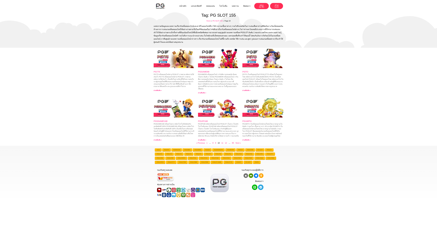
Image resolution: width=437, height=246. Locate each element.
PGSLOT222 (226, 158)
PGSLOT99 (170, 158)
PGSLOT (269, 149)
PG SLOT (260, 149)
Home (208, 21)
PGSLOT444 (259, 158)
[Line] (254, 187)
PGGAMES (187, 149)
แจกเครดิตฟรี (196, 6)
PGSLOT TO (228, 162)
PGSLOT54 (249, 154)
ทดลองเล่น (210, 6)
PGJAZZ (207, 149)
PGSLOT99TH (181, 158)
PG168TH (247, 121)
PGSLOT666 (270, 158)
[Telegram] (260, 187)
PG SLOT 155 (218, 21)
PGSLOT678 (160, 162)
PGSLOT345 (237, 158)
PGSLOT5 (198, 154)
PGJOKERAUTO (218, 149)
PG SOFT (248, 162)
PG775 (157, 72)
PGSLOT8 (218, 154)
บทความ (235, 6)
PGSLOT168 (215, 158)
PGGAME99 (203, 72)
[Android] (251, 175)
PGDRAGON (176, 149)
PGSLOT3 (179, 154)
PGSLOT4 (189, 154)
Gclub (158, 149)
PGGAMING (198, 149)
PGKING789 (230, 149)
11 (222, 143)
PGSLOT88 (160, 158)
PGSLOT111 (193, 158)
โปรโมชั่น (223, 6)
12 (226, 143)
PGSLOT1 (159, 154)
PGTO (245, 72)
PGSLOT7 (208, 154)
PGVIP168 (203, 121)
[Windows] (256, 175)
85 (233, 143)
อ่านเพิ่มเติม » (158, 90)
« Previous (200, 143)
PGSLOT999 (204, 162)
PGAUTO (166, 149)
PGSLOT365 (248, 158)
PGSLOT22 (239, 154)
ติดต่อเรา (246, 6)
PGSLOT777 (171, 162)
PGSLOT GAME (216, 162)
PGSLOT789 (182, 162)
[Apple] (246, 175)
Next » (238, 143)
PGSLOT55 (260, 154)
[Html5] (261, 175)
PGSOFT (238, 162)
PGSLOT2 (169, 154)
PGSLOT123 (204, 158)
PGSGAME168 (160, 121)
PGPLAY (240, 149)
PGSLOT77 (270, 154)
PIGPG (257, 162)
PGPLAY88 (250, 149)
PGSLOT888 (193, 162)
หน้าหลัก (182, 6)
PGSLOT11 (228, 154)
